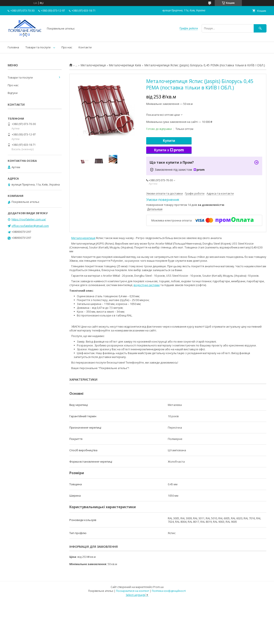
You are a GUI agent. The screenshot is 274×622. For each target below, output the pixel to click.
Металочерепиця (93, 65)
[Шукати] (260, 28)
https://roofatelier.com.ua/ (29, 219)
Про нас (66, 47)
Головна (13, 47)
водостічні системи (147, 285)
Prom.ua (158, 587)
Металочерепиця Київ (125, 65)
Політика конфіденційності (169, 591)
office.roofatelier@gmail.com (30, 225)
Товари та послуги (38, 47)
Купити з (161, 150)
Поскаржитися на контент (132, 591)
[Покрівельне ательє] (25, 36)
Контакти (85, 47)
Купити (169, 141)
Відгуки (13, 93)
